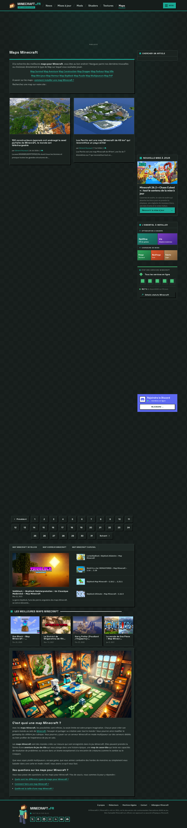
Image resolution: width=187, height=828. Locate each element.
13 (25, 527)
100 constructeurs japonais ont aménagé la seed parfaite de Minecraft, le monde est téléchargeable (39, 143)
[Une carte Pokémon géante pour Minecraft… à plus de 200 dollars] (104, 396)
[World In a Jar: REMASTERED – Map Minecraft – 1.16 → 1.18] (80, 569)
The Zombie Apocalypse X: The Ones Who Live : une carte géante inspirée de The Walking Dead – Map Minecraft (103, 351)
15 (43, 527)
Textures (108, 5)
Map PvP (108, 75)
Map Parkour (97, 71)
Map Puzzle (79, 75)
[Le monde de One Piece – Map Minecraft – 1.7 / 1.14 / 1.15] (118, 625)
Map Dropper (83, 71)
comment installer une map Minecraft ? (54, 80)
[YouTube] (61, 819)
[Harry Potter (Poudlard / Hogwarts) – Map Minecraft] (87, 625)
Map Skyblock (66, 75)
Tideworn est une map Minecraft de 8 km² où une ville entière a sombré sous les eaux (39, 212)
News (49, 5)
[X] (32, 819)
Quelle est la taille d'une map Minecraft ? (34, 788)
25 (35, 535)
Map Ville (109, 71)
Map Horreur (52, 75)
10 (119, 519)
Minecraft (41, 731)
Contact (144, 805)
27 (54, 535)
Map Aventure (51, 71)
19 (81, 527)
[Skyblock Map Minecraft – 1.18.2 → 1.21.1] (80, 581)
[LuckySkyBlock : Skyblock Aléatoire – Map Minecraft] (80, 557)
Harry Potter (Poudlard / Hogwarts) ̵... (87, 637)
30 (82, 535)
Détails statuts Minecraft (157, 295)
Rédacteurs (113, 805)
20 (90, 527)
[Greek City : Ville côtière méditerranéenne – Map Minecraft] (40, 464)
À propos (101, 805)
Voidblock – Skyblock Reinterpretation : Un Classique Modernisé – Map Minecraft (40, 592)
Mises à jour (64, 5)
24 (128, 527)
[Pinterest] (38, 819)
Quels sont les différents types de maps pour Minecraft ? (42, 779)
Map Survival (36, 71)
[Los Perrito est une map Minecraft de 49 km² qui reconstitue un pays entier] (104, 116)
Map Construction (68, 71)
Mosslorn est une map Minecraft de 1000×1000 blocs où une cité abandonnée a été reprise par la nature (39, 282)
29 (72, 535)
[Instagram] (50, 819)
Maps (122, 5)
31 (92, 535)
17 (62, 527)
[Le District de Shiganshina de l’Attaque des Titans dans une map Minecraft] (56, 625)
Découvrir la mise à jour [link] (157, 210)
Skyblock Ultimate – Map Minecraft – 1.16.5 (105, 594)
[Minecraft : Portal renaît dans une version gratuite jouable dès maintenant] (40, 396)
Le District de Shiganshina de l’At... (54, 637)
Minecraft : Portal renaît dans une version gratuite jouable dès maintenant (35, 421)
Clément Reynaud (21, 150)
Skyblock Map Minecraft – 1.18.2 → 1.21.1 (104, 581)
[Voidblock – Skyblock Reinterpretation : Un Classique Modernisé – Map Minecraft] (40, 570)
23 (119, 527)
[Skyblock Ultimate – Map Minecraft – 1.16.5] (80, 594)
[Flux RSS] (55, 819)
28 (63, 535)
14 (34, 527)
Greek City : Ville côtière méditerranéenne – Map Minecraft (39, 489)
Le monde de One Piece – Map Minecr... (118, 637)
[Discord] (67, 819)
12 (15, 527)
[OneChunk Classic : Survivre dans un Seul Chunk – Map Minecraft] (104, 464)
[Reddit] (44, 819)
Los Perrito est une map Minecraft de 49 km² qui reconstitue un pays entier (103, 141)
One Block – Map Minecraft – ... (21, 637)
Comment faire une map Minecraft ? (32, 784)
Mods (80, 5)
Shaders (93, 5)
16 (53, 527)
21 (100, 527)
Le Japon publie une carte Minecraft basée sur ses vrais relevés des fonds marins (102, 210)
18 (72, 527)
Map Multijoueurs (95, 75)
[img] (142, 281)
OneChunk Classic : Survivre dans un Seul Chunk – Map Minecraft (104, 489)
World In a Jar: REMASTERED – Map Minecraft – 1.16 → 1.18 (107, 569)
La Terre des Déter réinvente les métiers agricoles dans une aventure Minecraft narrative (39, 352)
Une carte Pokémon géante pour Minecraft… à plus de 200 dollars (102, 421)
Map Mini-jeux (38, 75)
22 (109, 527)
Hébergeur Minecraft (160, 805)
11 (129, 519)
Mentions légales (129, 805)
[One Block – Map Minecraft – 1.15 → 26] (25, 625)
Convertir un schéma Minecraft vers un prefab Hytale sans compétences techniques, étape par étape (103, 280)
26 (44, 535)
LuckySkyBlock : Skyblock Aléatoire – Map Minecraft (104, 557)
